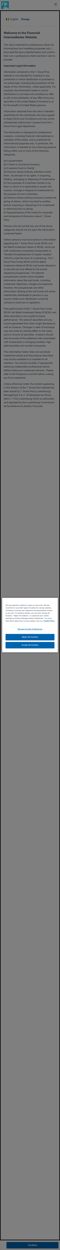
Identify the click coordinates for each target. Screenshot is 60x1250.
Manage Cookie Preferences (30, 629)
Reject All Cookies (30, 637)
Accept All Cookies (30, 645)
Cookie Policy (48, 621)
